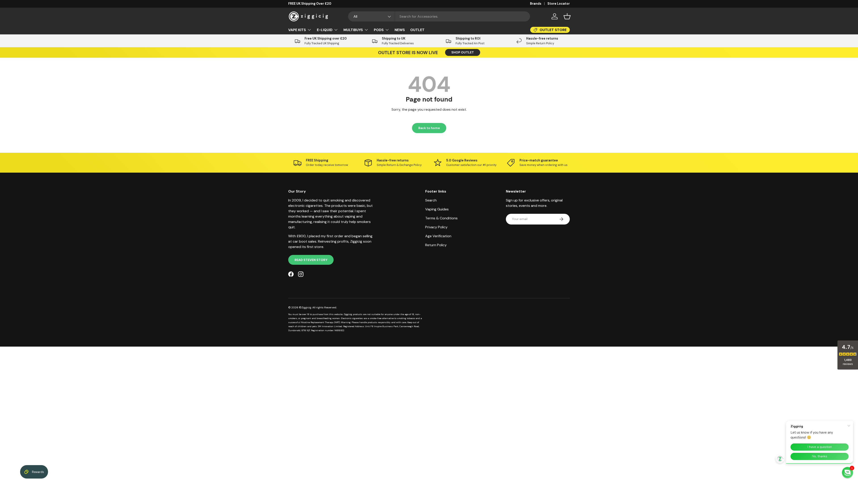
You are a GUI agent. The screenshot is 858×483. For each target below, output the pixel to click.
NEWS (400, 30)
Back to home (429, 128)
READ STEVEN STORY (310, 260)
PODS (379, 30)
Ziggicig (306, 307)
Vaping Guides (437, 209)
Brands (535, 4)
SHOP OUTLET (462, 52)
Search (431, 200)
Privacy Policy (436, 227)
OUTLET (417, 30)
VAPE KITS (297, 30)
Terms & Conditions (441, 218)
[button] (567, 16)
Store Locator (558, 4)
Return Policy (436, 245)
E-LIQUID (324, 30)
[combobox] (439, 16)
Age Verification (438, 236)
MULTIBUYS (353, 30)
